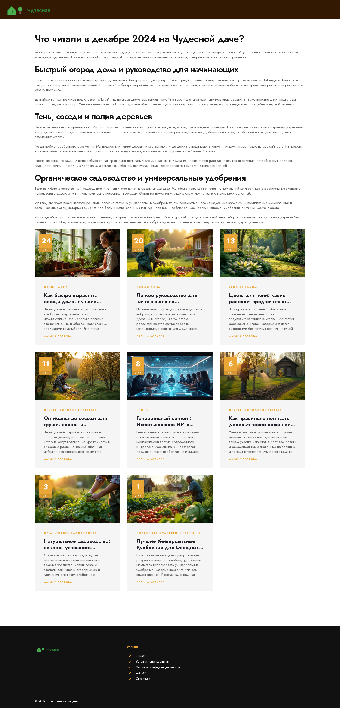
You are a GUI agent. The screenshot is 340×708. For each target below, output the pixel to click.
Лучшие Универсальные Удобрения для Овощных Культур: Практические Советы (167, 544)
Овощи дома (56, 287)
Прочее (142, 410)
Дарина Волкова (58, 336)
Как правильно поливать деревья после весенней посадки (260, 421)
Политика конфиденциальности (158, 667)
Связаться (143, 678)
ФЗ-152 (141, 672)
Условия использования (153, 661)
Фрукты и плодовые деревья (70, 410)
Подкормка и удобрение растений (168, 533)
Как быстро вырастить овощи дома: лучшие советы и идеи (70, 298)
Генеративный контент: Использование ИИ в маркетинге (164, 421)
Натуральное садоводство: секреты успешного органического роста (77, 544)
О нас (140, 656)
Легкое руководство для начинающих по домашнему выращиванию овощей (168, 298)
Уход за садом (243, 287)
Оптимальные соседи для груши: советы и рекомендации (75, 421)
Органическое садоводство (70, 533)
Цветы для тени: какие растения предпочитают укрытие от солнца (257, 298)
